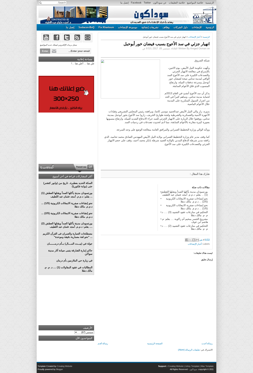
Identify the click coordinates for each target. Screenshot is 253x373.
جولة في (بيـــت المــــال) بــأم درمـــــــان (69, 243)
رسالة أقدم (103, 343)
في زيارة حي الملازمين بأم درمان (74, 260)
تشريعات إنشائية (150, 27)
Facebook (136, 2)
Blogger (59, 369)
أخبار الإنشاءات (194, 37)
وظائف (166, 27)
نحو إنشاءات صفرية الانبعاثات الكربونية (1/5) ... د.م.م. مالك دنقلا (187, 207)
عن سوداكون (160, 2)
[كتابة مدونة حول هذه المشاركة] (194, 240)
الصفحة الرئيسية (154, 343)
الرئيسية (209, 2)
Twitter (147, 2)
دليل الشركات (181, 27)
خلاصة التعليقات (177, 2)
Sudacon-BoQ (86, 27)
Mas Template (207, 366)
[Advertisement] (128, 207)
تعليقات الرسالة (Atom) (189, 350)
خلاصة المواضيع (195, 2)
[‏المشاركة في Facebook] (187, 240)
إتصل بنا (124, 2)
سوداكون (193, 369)
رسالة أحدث (207, 343)
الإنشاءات (197, 27)
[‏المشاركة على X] (190, 240)
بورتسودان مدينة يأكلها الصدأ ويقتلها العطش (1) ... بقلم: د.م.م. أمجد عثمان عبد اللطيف (184, 193)
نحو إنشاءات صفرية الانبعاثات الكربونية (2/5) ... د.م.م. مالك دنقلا (187, 200)
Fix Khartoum (106, 27)
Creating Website (175, 366)
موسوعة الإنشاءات (127, 27)
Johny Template (192, 366)
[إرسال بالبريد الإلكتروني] (197, 240)
